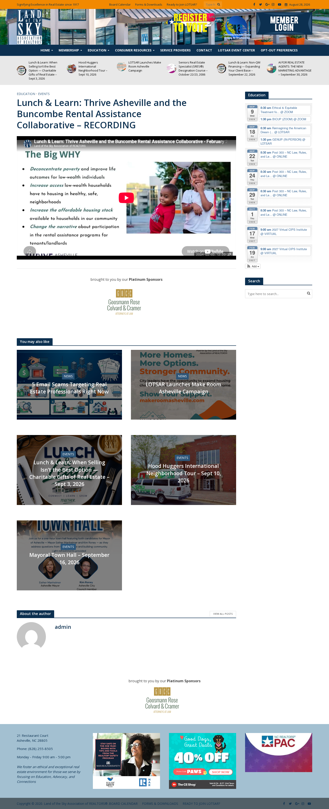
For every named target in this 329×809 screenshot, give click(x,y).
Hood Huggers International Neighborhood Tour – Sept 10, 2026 (43, 68)
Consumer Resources (133, 50)
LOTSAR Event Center (236, 50)
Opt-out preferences (279, 50)
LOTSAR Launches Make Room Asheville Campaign (95, 66)
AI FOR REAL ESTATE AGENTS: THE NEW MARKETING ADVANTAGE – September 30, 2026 (245, 68)
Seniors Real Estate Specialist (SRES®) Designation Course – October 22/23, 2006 (143, 68)
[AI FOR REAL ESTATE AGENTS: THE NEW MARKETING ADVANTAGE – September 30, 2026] (221, 68)
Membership (69, 50)
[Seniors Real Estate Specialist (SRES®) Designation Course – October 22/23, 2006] (121, 68)
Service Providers (175, 50)
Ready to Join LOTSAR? (182, 4)
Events (44, 94)
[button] (252, 266)
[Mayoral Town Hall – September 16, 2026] (271, 65)
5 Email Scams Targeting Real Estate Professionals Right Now (69, 388)
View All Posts (223, 613)
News (68, 376)
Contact (204, 50)
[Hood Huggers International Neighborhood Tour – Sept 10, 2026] (21, 68)
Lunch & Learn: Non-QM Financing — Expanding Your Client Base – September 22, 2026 (194, 68)
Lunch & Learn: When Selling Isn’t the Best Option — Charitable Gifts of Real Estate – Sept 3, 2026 (69, 473)
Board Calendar (120, 4)
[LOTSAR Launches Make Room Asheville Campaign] (71, 66)
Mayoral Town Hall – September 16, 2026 (292, 65)
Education (97, 50)
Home (45, 50)
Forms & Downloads (148, 4)
